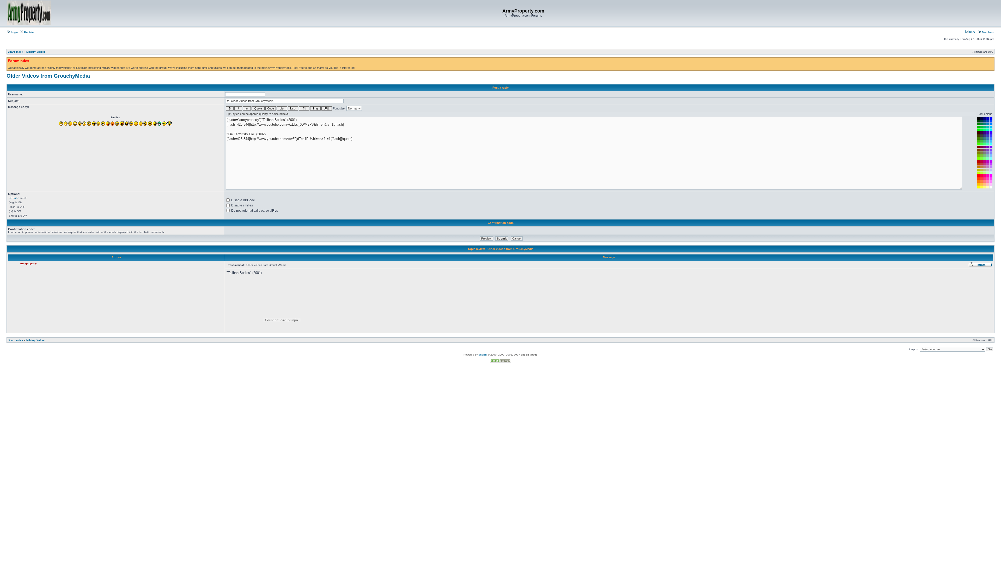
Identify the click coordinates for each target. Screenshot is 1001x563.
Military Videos (35, 51)
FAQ (971, 32)
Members (987, 32)
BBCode (14, 198)
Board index (15, 51)
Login (14, 32)
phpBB (483, 354)
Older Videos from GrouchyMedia (48, 76)
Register (29, 32)
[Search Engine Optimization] (500, 361)
